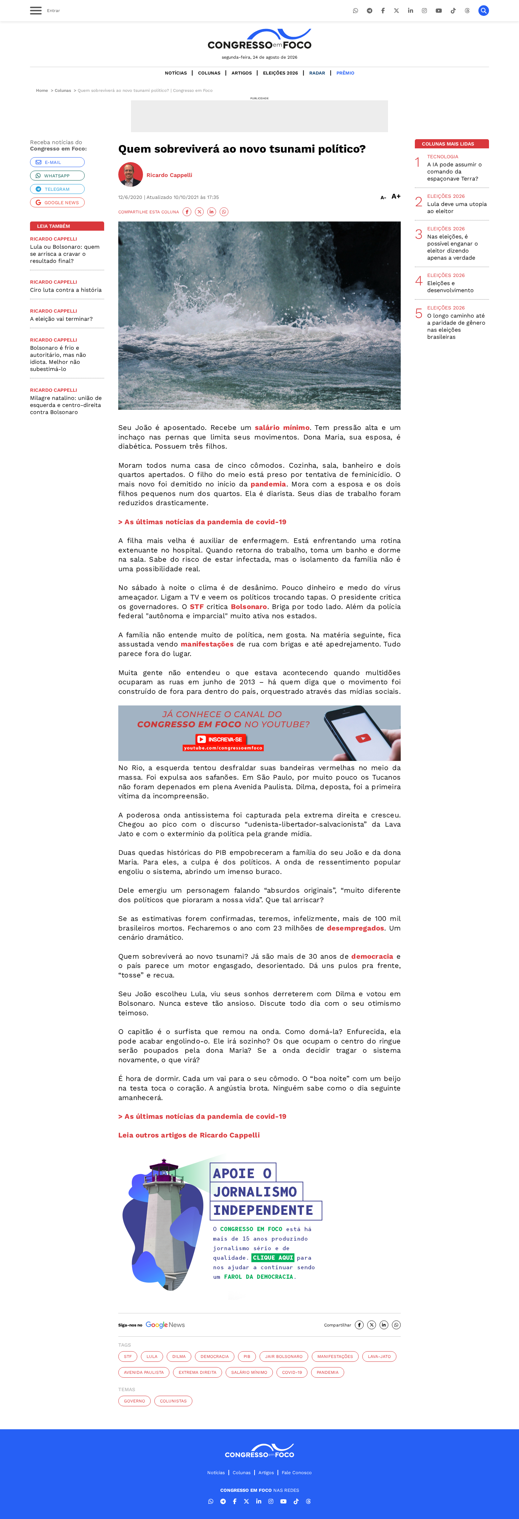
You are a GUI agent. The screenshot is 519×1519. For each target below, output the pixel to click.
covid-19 (292, 1372)
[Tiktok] (453, 10)
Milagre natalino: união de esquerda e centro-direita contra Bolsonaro (66, 405)
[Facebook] (383, 10)
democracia (215, 1356)
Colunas (209, 73)
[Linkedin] (410, 10)
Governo (134, 1401)
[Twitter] (396, 10)
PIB (247, 1356)
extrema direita (197, 1372)
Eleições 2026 (280, 73)
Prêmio (345, 73)
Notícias (176, 73)
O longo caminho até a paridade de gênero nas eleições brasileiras (456, 326)
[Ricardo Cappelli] (130, 175)
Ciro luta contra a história (66, 289)
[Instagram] (424, 10)
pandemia (328, 1372)
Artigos (242, 73)
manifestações (335, 1356)
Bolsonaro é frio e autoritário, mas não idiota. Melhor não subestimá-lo (58, 358)
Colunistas (173, 1401)
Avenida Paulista (144, 1372)
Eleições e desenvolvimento (450, 287)
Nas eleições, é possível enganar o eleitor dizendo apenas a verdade (452, 247)
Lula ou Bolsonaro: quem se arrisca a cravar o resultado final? (65, 253)
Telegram (57, 189)
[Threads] (467, 10)
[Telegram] (369, 10)
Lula (152, 1356)
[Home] (259, 38)
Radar (317, 73)
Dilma (179, 1356)
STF (128, 1356)
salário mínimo (249, 1372)
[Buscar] (483, 10)
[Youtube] (439, 10)
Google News (61, 202)
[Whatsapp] (355, 10)
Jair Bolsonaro (284, 1356)
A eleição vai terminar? (61, 318)
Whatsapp (57, 175)
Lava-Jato (379, 1356)
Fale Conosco (297, 1472)
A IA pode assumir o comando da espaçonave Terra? (454, 171)
